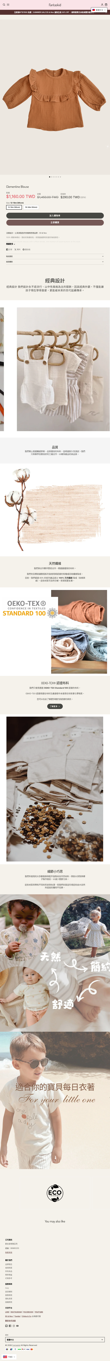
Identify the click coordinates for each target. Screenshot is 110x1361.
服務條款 (8, 1295)
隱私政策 (8, 1298)
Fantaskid (16, 1345)
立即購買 (55, 222)
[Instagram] (14, 1326)
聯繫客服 (8, 1252)
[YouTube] (17, 1326)
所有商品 (8, 1271)
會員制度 (8, 1268)
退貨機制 (8, 1292)
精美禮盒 (8, 1275)
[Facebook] (10, 1326)
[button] (49, 176)
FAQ (7, 1288)
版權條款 (8, 1302)
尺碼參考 (8, 1278)
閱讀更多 (9, 244)
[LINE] (6, 1326)
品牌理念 (8, 1264)
